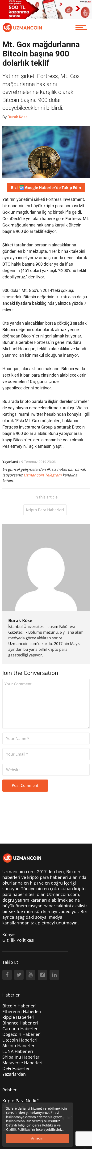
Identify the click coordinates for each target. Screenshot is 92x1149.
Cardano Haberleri (20, 1028)
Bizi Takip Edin (46, 187)
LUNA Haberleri (17, 1051)
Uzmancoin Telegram (43, 475)
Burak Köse (20, 620)
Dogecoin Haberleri (21, 1034)
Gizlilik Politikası (18, 940)
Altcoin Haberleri (19, 1045)
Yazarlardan (14, 1074)
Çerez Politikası (44, 1125)
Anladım (37, 1138)
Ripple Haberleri (18, 1017)
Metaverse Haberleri (22, 1063)
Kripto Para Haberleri (45, 509)
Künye (8, 934)
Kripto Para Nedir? (20, 1100)
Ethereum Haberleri (21, 1011)
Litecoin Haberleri (20, 1040)
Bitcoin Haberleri (19, 1006)
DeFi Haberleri (16, 1068)
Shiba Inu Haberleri (21, 1057)
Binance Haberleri (20, 1023)
